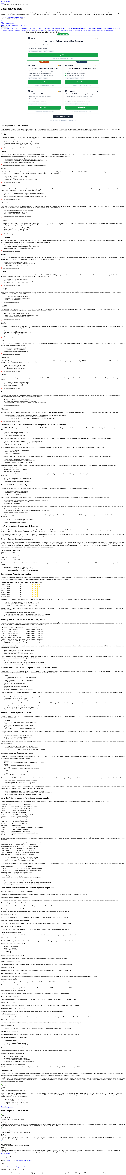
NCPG (29, 1160)
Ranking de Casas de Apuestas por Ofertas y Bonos (77, 28)
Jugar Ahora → (63, 55)
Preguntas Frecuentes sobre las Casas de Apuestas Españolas (96, 30)
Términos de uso (11, 1167)
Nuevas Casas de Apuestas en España (15, 30)
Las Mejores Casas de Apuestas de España (30, 28)
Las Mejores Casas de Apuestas (9, 28)
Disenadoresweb (5, 1)
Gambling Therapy (9, 1160)
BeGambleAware (21, 1160)
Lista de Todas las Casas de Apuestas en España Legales (63, 30)
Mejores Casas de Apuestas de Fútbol (36, 30)
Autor (2, 3)
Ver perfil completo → (7, 1107)
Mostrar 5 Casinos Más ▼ (63, 116)
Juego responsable (21, 1167)
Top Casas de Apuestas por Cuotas (52, 28)
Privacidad (3, 1167)
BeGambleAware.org (71, 120)
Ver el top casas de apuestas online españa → (13, 17)
